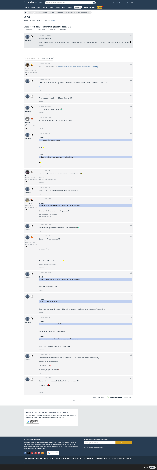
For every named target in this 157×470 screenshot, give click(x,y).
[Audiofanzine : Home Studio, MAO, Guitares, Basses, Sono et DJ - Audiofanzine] (33, 2)
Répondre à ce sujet (116, 397)
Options (102, 397)
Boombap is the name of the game (47, 264)
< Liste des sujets (128, 397)
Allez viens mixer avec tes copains (47, 179)
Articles (32, 20)
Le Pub (52, 12)
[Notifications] (132, 3)
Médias (39, 20)
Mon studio (41, 177)
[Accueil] (25, 12)
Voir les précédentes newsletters (93, 447)
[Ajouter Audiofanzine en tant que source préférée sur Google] (32, 422)
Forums (31, 12)
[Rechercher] (52, 59)
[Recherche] (94, 3)
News (26, 20)
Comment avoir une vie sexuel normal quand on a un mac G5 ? (47, 26)
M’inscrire (123, 443)
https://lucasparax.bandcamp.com (48, 214)
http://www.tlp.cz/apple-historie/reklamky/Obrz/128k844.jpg (78, 67)
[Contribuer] (53, 20)
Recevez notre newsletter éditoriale (96, 439)
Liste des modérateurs (78, 401)
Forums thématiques (41, 12)
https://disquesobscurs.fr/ (45, 216)
